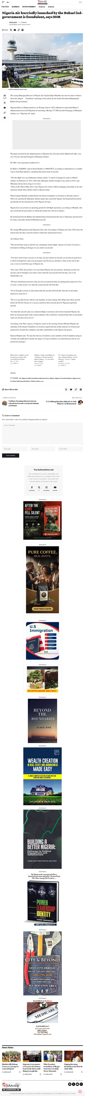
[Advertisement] (46, 134)
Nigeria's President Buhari (63, 378)
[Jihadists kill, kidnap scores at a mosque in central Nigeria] (11, 1056)
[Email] (15, 30)
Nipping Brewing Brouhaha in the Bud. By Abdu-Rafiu (73, 1066)
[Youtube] (55, 489)
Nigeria (51, 378)
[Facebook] (31, 489)
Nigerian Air (76, 378)
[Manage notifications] (80, 1091)
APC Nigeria (23, 378)
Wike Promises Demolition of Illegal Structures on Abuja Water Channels (51, 1067)
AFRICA (5, 1061)
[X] (39, 489)
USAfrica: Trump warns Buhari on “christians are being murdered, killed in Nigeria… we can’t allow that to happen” (44, 358)
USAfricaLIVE (13, 22)
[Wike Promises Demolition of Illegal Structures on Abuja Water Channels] (53, 1056)
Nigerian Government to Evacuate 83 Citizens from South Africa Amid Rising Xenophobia (31, 1067)
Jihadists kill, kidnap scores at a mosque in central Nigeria (10, 1066)
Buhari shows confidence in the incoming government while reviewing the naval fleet (19, 357)
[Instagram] (46, 489)
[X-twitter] (73, 1084)
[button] (4, 2)
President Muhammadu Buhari (20, 381)
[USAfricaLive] (42, 2)
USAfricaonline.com (37, 381)
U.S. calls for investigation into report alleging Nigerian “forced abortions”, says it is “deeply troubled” (67, 358)
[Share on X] (11, 30)
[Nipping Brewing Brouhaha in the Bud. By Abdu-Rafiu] (73, 1056)
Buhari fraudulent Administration (38, 378)
